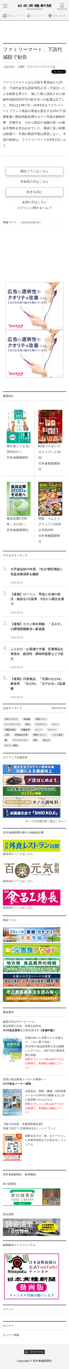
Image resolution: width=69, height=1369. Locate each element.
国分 (27, 724)
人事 (7, 735)
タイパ (55, 724)
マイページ (36, 1351)
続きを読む (34, 191)
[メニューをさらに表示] (5, 5)
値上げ (46, 740)
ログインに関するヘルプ (34, 207)
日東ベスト (40, 719)
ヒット (38, 729)
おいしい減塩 (11, 745)
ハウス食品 (57, 735)
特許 (35, 740)
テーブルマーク (12, 724)
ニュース (9, 67)
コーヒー (52, 729)
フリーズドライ (20, 740)
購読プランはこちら (35, 171)
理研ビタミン (39, 735)
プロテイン (40, 724)
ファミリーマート (30, 222)
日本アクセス (11, 719)
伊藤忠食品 (10, 729)
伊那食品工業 (21, 735)
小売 (21, 67)
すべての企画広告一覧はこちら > (45, 821)
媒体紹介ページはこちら (18, 853)
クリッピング (37, 15)
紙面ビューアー (16, 15)
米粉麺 (26, 719)
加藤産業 (25, 729)
